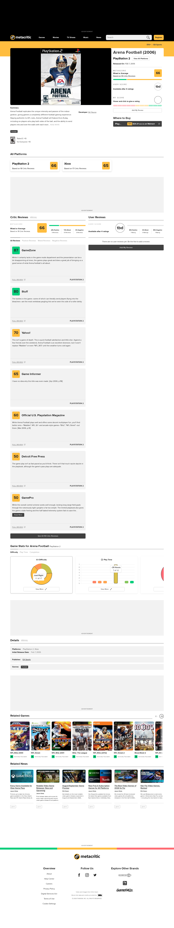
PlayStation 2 (77, 279)
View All (33, 217)
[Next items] (161, 716)
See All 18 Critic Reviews (48, 536)
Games (42, 37)
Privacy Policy (49, 889)
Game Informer (27, 374)
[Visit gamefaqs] (125, 891)
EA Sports (157, 44)
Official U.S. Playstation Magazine (39, 415)
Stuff (21, 291)
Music (85, 37)
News (98, 37)
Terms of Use (49, 899)
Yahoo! (22, 333)
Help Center (49, 879)
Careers (49, 884)
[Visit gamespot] (125, 877)
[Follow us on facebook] (79, 876)
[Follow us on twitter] (95, 876)
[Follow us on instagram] (87, 876)
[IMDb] (100, 895)
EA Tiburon (92, 112)
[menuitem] (42, 37)
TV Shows (71, 37)
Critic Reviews (19, 217)
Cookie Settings (49, 904)
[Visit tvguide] (125, 884)
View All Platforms (141, 59)
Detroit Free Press (29, 456)
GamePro (24, 497)
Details (14, 640)
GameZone (25, 250)
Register (158, 37)
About (49, 874)
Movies (56, 37)
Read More (18, 515)
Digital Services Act (49, 894)
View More (39, 589)
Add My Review (137, 110)
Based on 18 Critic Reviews (124, 76)
